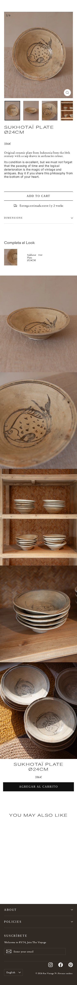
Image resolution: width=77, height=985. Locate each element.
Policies (13, 921)
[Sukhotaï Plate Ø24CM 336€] (15, 257)
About (10, 909)
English (10, 972)
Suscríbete (16, 935)
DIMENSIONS (13, 218)
